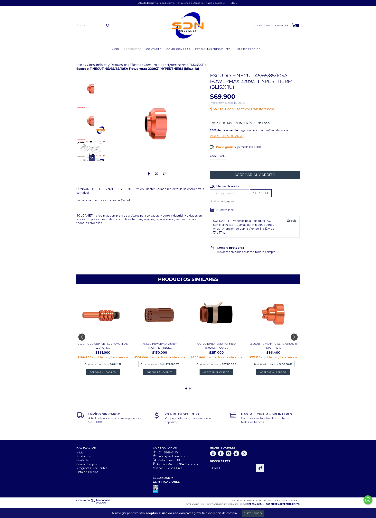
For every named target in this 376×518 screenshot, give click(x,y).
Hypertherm (176, 65)
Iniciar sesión (280, 25)
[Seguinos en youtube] (228, 453)
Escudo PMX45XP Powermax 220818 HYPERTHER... (273, 345)
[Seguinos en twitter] (244, 453)
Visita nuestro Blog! (171, 460)
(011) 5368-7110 (167, 452)
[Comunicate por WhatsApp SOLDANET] (367, 499)
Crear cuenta (262, 25)
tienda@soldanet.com (172, 456)
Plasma (135, 65)
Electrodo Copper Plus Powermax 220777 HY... (103, 345)
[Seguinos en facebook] (221, 453)
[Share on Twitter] (156, 173)
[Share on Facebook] (149, 173)
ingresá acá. (254, 504)
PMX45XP (196, 65)
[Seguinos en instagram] (213, 453)
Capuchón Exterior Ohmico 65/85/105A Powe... (216, 345)
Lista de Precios (247, 49)
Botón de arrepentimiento (283, 504)
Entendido (253, 513)
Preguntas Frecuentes (212, 49)
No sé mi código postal (222, 201)
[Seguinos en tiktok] (236, 453)
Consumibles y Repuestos (107, 65)
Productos (133, 49)
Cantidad (217, 156)
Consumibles (154, 65)
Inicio (115, 49)
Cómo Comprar (178, 49)
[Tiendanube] (93, 503)
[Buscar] (108, 25)
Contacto (154, 49)
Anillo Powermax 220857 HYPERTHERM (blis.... (160, 345)
